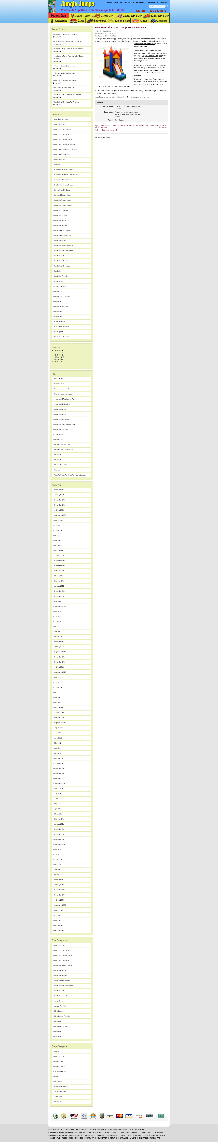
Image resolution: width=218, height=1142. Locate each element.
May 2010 (57, 864)
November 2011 (59, 773)
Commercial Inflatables (62, 404)
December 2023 (59, 500)
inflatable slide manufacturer (64, 251)
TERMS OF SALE (89, 1135)
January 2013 (59, 713)
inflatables (57, 271)
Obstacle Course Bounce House (65, 66)
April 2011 (57, 809)
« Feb (54, 366)
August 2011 (58, 789)
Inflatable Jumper (60, 409)
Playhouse (58, 1102)
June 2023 (58, 530)
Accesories (58, 1097)
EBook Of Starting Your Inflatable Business (108, 1130)
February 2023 (59, 551)
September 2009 (60, 905)
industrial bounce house (62, 195)
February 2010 (59, 880)
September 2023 (60, 515)
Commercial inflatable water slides (66, 175)
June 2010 (58, 859)
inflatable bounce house (62, 200)
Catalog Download (128, 1138)
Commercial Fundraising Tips (64, 399)
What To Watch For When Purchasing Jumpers (70, 475)
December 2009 (59, 890)
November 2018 (59, 662)
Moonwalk (57, 455)
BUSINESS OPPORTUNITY (84, 1138)
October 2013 (59, 667)
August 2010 (58, 849)
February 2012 (59, 758)
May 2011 (57, 804)
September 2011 (60, 783)
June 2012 (58, 738)
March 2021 (58, 637)
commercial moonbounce (63, 180)
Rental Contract (59, 322)
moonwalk (57, 301)
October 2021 (59, 601)
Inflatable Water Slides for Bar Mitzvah (67, 95)
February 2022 (59, 581)
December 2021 (59, 591)
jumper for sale (60, 286)
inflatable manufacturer (62, 230)
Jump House (58, 281)
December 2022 (59, 561)
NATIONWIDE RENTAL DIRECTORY (61, 1130)
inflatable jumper (60, 220)
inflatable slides (59, 256)
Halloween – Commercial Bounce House (68, 41)
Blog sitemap (59, 379)
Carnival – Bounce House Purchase (66, 34)
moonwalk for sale (61, 306)
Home (109, 2)
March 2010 (58, 875)
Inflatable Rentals (60, 241)
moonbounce (58, 291)
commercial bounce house (144, 44)
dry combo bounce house (63, 185)
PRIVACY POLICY (126, 1135)
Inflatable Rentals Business (63, 246)
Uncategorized (59, 332)
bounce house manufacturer (64, 139)
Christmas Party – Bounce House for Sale (68, 49)
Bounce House (59, 384)
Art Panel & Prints (60, 1092)
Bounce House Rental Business (65, 144)
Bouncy (57, 165)
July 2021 (57, 616)
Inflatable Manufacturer (62, 419)
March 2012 (58, 753)
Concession (158, 1132)
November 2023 (59, 505)
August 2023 (58, 520)
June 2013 (58, 687)
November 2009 (59, 895)
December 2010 (59, 829)
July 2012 (57, 733)
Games (56, 1076)
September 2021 (60, 606)
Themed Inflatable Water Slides (65, 73)
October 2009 (59, 900)
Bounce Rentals (59, 160)
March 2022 (58, 576)
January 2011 (59, 824)
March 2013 (58, 702)
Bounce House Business (62, 129)
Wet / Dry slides (95, 1132)
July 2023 (57, 525)
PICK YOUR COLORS (137, 1130)
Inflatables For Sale (61, 429)
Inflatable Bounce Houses (63, 205)
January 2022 (59, 586)
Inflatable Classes (60, 215)
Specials (57, 1051)
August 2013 (58, 677)
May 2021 (57, 626)
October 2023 (59, 510)
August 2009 (58, 910)
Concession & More (61, 1087)
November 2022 (59, 566)
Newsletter (58, 317)
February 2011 (59, 819)
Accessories (80, 1132)
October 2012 (59, 718)
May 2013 (57, 692)
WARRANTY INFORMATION (107, 1135)
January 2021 (59, 647)
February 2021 (59, 642)
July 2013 (57, 682)
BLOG (146, 1135)
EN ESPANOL (81, 1130)
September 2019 (60, 652)
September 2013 (60, 672)
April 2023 (57, 540)
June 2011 (58, 799)
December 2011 (59, 768)
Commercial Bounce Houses (60, 1132)
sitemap (57, 470)
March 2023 (58, 545)
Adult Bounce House (61, 119)
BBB (58, 1114)
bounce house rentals (62, 154)
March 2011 (58, 814)
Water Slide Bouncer (61, 337)
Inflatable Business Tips (149, 1138)
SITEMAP (138, 1135)
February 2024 (59, 490)
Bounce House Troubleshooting (65, 80)
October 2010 (59, 839)
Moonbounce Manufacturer (63, 450)
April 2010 (57, 870)
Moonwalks (58, 460)
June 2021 (58, 621)
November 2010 (59, 834)
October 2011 (59, 778)
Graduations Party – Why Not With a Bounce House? (69, 57)
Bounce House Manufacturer (64, 394)
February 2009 (59, 930)
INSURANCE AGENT (158, 1135)
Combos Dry (58, 1061)
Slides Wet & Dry (60, 1071)
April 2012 (57, 748)
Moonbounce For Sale (62, 445)
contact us (129, 2)
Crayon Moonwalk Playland (152, 56)
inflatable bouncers (61, 210)
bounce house (59, 124)
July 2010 (57, 854)
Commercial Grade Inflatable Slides (64, 1135)
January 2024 (59, 495)
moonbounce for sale (62, 296)
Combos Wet (124, 1132)
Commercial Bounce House (63, 170)
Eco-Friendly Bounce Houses (64, 87)
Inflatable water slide (61, 261)
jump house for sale (121, 97)
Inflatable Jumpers (60, 414)
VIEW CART (164, 2)
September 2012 (60, 723)
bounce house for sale (62, 134)
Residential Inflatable (61, 327)
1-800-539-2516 (156, 11)
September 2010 (60, 844)
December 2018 (59, 657)
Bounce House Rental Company (65, 149)
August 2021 (58, 611)
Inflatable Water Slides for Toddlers (66, 102)
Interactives (58, 1081)
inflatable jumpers (60, 225)
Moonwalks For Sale (61, 465)
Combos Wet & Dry (60, 1066)
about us (118, 2)
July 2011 (57, 794)
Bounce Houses (59, 1056)
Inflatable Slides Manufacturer (64, 424)
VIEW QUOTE (153, 2)
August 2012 (58, 728)
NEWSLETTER (102, 1138)
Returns (113, 1138)
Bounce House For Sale (62, 389)
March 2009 (58, 925)
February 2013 (59, 707)
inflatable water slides (62, 266)
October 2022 (59, 571)
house (152, 125)
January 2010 (59, 885)
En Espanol (141, 2)
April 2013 (57, 697)
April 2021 (57, 632)
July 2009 (57, 915)
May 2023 (57, 535)
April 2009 (57, 920)
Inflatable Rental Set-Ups (63, 236)
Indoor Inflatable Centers (62, 190)
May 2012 (57, 743)
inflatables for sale (61, 276)
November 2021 (59, 596)
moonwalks (58, 311)
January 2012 (59, 763)
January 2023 (59, 556)
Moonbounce (58, 439)
